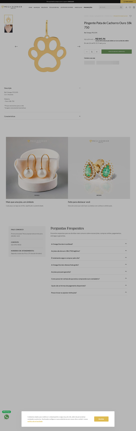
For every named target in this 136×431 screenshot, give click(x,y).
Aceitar (101, 419)
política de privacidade (35, 421)
